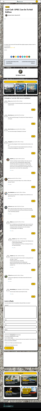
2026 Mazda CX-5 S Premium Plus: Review (28, 383)
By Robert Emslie (11, 15)
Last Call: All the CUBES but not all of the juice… (31, 87)
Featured (24, 390)
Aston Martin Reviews (27, 388)
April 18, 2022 (31, 91)
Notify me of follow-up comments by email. (13, 342)
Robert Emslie (21, 75)
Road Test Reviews (26, 391)
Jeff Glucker (9, 90)
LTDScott (10, 275)
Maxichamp (10, 115)
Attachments (7, 334)
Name (5, 319)
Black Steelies (11, 129)
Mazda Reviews (25, 380)
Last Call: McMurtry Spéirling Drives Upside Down (8, 88)
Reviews (29, 390)
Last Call (7, 6)
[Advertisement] (20, 360)
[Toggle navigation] (3, 1)
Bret (9, 178)
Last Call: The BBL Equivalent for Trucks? (20, 87)
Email (5, 324)
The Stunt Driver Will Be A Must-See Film (11, 394)
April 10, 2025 (20, 91)
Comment (6, 305)
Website (5, 329)
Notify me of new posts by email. (11, 345)
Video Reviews (25, 393)
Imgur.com (12, 47)
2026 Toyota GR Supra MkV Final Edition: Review (11, 383)
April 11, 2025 (8, 91)
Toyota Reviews (9, 380)
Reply (33, 109)
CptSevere (10, 206)
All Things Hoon (9, 391)
